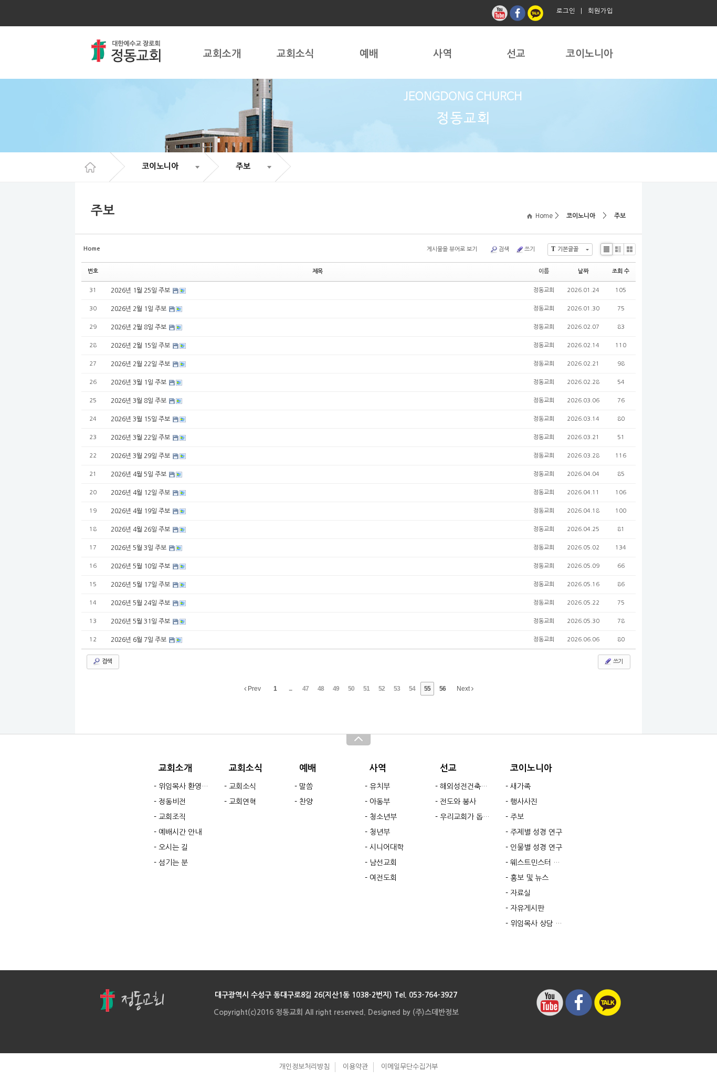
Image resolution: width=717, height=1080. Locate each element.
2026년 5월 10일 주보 (141, 566)
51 (366, 688)
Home (542, 216)
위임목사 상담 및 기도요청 (536, 923)
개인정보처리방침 (304, 1066)
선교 (516, 54)
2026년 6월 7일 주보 (139, 640)
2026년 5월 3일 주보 (139, 548)
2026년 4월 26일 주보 (141, 529)
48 (321, 688)
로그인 (565, 11)
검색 (504, 249)
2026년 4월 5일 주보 (139, 474)
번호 (93, 271)
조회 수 (620, 271)
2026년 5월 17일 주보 (141, 584)
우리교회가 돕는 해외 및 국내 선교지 (466, 817)
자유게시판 (527, 908)
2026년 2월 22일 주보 (141, 364)
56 (442, 688)
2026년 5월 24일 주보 (141, 603)
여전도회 (383, 877)
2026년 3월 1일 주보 (139, 382)
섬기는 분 (173, 862)
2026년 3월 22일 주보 (141, 437)
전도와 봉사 (458, 801)
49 (336, 688)
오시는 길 (173, 847)
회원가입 (600, 11)
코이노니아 (589, 54)
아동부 (380, 801)
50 (351, 688)
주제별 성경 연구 (536, 832)
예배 (369, 54)
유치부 (380, 786)
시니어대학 (387, 847)
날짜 (583, 271)
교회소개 (222, 54)
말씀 (306, 786)
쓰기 (529, 249)
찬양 (306, 801)
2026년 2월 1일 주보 (139, 309)
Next (464, 688)
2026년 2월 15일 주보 (141, 345)
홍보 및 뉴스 (529, 877)
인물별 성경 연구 (536, 847)
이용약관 (355, 1066)
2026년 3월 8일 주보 (139, 401)
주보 (620, 216)
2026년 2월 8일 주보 (139, 327)
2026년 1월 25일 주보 (141, 290)
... (290, 688)
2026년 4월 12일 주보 (141, 493)
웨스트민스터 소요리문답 (536, 862)
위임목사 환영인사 (185, 786)
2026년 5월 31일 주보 (141, 621)
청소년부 (383, 817)
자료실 (520, 893)
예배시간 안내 (180, 832)
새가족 (520, 786)
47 (305, 688)
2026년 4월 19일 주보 (141, 511)
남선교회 (383, 862)
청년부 (380, 832)
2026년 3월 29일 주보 (141, 456)
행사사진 (523, 801)
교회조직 (172, 817)
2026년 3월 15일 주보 (141, 419)
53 (397, 688)
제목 (317, 271)
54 (412, 688)
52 (381, 688)
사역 (442, 54)
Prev (253, 688)
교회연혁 (242, 801)
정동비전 (172, 801)
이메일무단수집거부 (409, 1066)
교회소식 (295, 54)
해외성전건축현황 (466, 786)
